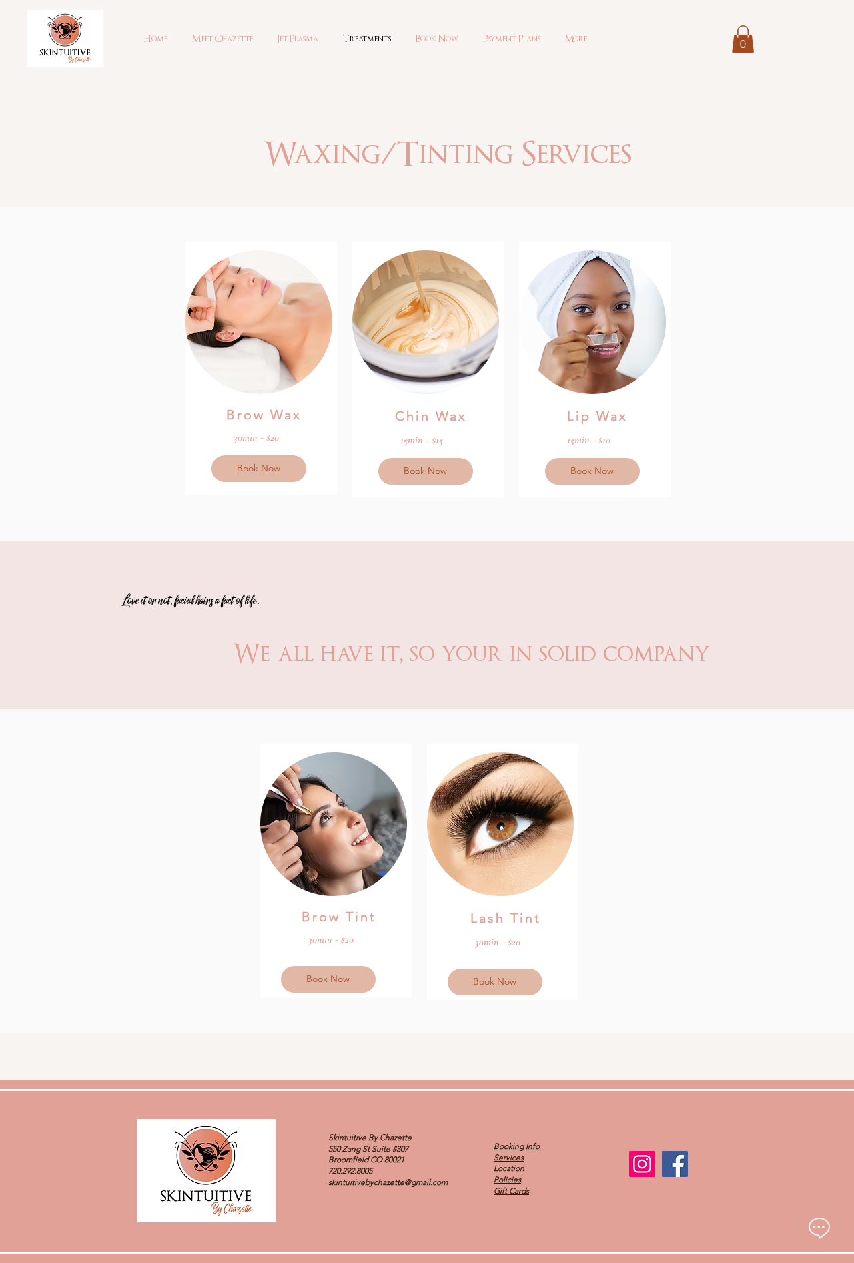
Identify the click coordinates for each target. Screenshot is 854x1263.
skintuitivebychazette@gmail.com (388, 1182)
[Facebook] (675, 1164)
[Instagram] (642, 1164)
